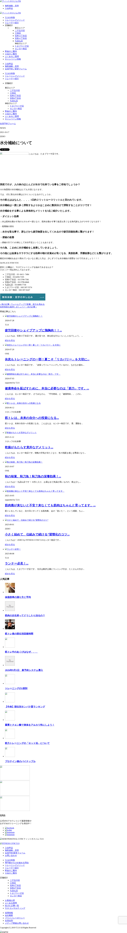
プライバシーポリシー (15, 918)
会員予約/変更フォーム (15, 853)
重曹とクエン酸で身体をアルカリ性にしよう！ (29, 725)
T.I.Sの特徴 (10, 17)
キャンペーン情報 (13, 59)
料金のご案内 (11, 51)
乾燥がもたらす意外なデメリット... (29, 447)
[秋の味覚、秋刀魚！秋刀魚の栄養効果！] (24, 462)
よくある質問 (11, 903)
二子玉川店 (20, 30)
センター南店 (21, 49)
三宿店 (18, 33)
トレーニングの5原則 (16, 688)
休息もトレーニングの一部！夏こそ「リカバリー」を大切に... (47, 359)
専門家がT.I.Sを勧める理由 (17, 863)
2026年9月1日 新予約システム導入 (24, 670)
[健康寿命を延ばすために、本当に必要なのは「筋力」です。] (33, 374)
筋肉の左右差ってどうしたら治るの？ (25, 615)
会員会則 (9, 921)
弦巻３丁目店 (21, 36)
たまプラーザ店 (22, 46)
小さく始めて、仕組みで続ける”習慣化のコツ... (37, 534)
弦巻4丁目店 (15, 98)
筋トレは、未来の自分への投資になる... (32, 417)
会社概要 (9, 915)
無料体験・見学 (12, 6)
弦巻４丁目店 (21, 38)
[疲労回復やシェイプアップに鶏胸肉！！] (24, 316)
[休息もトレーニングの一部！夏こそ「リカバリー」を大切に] (33, 345)
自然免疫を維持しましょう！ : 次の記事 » (18, 307)
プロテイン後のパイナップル (20, 761)
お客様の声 (10, 900)
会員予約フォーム (8, 123)
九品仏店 (19, 41)
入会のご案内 (11, 54)
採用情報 (9, 913)
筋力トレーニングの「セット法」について (27, 743)
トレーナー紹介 (12, 23)
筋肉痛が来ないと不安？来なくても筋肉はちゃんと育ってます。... (50, 505)
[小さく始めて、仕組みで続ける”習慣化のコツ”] (26, 520)
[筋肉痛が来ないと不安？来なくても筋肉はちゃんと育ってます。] (34, 491)
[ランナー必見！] (13, 549)
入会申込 (9, 8)
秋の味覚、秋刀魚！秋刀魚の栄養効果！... (33, 476)
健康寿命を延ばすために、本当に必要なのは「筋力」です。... (47, 388)
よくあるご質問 (12, 56)
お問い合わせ (11, 855)
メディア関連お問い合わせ (17, 923)
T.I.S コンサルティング (15, 908)
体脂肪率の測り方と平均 (18, 597)
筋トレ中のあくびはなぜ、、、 (21, 652)
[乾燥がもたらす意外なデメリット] (21, 433)
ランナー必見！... (16, 563)
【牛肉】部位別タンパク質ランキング (25, 706)
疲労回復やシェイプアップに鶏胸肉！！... (33, 330)
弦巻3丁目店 (15, 96)
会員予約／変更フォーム (16, 69)
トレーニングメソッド (15, 20)
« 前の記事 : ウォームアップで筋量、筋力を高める (22, 304)
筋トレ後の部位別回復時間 (19, 633)
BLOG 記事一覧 (12, 906)
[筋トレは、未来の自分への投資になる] (23, 403)
